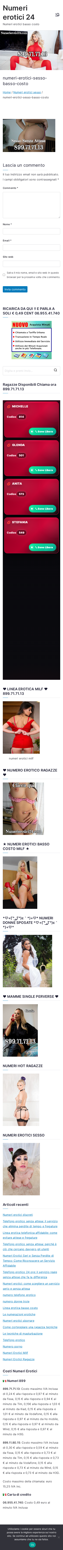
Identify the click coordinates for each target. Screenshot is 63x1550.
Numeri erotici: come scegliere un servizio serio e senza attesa (31, 1286)
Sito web (8, 256)
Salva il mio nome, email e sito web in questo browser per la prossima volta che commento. (33, 274)
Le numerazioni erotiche (19, 1314)
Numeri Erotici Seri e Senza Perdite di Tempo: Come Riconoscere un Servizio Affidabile (29, 1260)
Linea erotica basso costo (20, 1308)
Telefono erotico (14, 1340)
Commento (10, 187)
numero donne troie (16, 1301)
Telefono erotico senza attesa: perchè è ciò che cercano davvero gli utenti (30, 1246)
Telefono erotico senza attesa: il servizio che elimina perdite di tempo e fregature (30, 1223)
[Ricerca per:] (31, 370)
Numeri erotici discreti (18, 1214)
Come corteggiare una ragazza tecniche (30, 1327)
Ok (32, 1544)
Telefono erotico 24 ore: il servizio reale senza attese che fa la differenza (30, 1274)
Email (7, 240)
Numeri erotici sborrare (18, 1320)
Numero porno (12, 1346)
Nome (7, 224)
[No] (58, 1537)
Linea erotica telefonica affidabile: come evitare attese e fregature (30, 1235)
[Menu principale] (57, 15)
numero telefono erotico (19, 1295)
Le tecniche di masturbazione (23, 1333)
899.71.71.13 (13, 389)
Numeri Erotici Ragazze (19, 1359)
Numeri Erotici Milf (15, 1353)
